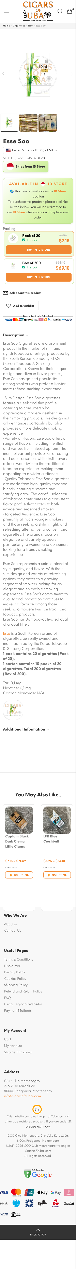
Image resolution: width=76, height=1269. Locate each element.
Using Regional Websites (23, 1004)
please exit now (38, 1126)
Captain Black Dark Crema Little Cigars (17, 841)
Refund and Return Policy (23, 991)
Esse (30, 25)
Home (6, 25)
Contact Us (12, 930)
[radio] (39, 244)
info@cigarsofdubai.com (22, 1096)
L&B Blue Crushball (51, 838)
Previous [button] (3, 73)
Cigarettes (19, 25)
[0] (69, 11)
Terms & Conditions (18, 959)
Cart (7, 1039)
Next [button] (72, 73)
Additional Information (24, 729)
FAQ (7, 998)
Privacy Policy (14, 972)
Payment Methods (18, 1010)
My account (13, 1046)
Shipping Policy (16, 985)
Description (13, 335)
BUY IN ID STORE (39, 249)
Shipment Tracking (18, 1052)
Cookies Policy (15, 979)
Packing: (9, 228)
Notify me (21, 874)
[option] (38, 75)
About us (10, 924)
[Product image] (19, 820)
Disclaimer (12, 966)
